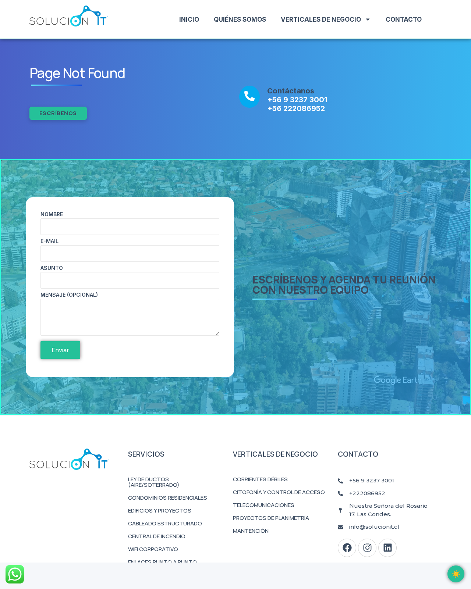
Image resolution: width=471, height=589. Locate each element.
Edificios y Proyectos (159, 510)
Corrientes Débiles (260, 479)
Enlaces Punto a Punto (162, 562)
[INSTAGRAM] (367, 548)
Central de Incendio (156, 536)
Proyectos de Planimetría (271, 518)
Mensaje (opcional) (69, 295)
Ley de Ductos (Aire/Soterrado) (154, 482)
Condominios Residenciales (167, 497)
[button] (455, 573)
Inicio (189, 19)
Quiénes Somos (240, 19)
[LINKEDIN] (387, 548)
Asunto (51, 268)
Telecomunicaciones (263, 505)
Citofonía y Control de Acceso (279, 492)
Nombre (51, 214)
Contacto (404, 19)
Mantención (251, 531)
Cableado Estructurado (165, 523)
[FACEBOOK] (347, 548)
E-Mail (49, 241)
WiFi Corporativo (153, 549)
